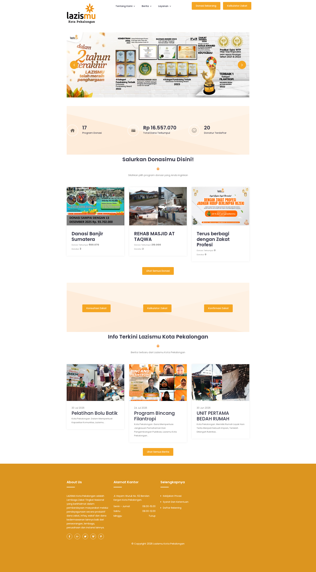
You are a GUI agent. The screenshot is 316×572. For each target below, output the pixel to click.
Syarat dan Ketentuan (175, 502)
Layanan (163, 6)
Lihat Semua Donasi (158, 270)
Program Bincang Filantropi (154, 416)
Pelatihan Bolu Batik (95, 413)
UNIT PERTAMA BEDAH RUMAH (213, 416)
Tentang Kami (124, 6)
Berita (145, 6)
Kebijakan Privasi (172, 496)
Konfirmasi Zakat (218, 308)
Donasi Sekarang (206, 5)
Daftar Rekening (172, 507)
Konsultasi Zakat (96, 308)
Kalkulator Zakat (237, 5)
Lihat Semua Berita (158, 451)
